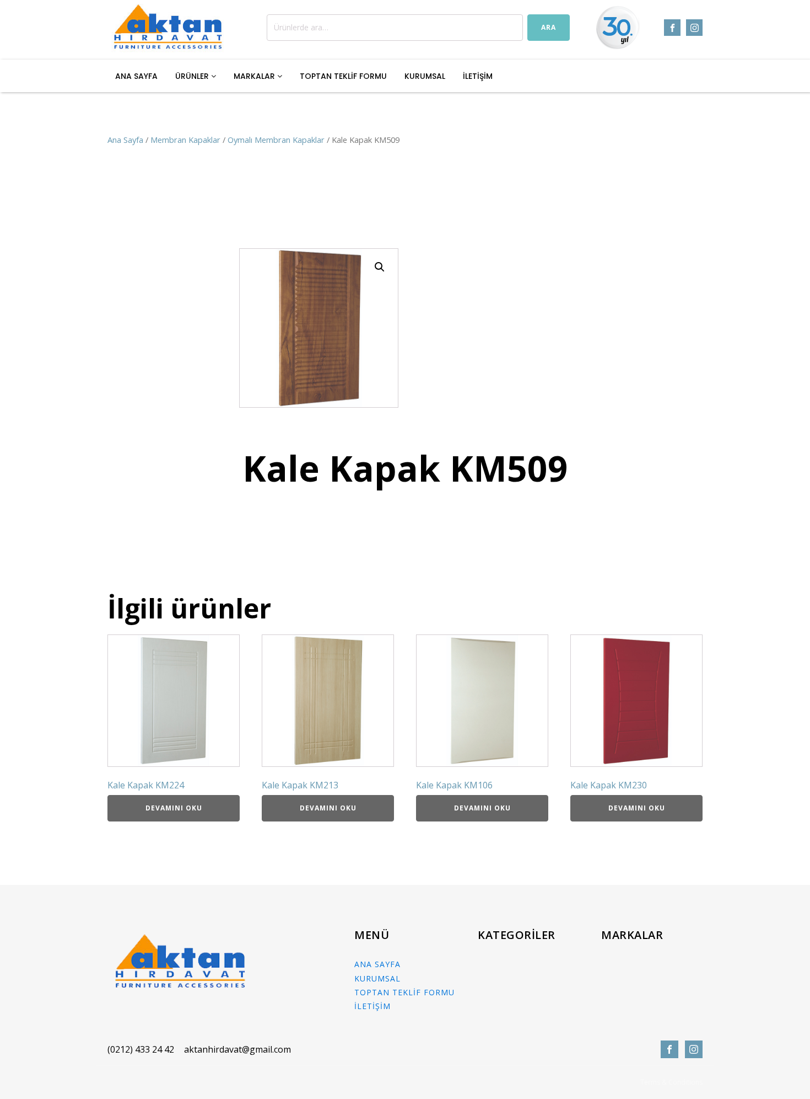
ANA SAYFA (136, 76)
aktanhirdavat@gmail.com (237, 1049)
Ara (548, 27)
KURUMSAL (424, 76)
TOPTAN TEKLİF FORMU (343, 76)
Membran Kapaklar (185, 139)
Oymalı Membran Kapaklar (276, 139)
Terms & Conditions (671, 1082)
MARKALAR (255, 76)
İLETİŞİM (478, 76)
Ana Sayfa (125, 139)
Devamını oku (173, 808)
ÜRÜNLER (193, 76)
